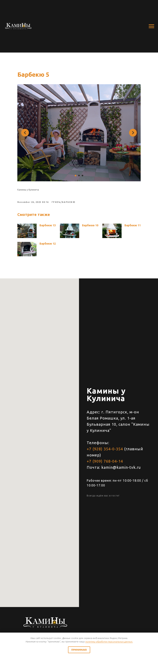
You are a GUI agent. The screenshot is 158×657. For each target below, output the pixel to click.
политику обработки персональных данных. (109, 641)
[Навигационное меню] (151, 26)
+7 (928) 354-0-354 (105, 449)
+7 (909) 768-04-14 (105, 461)
